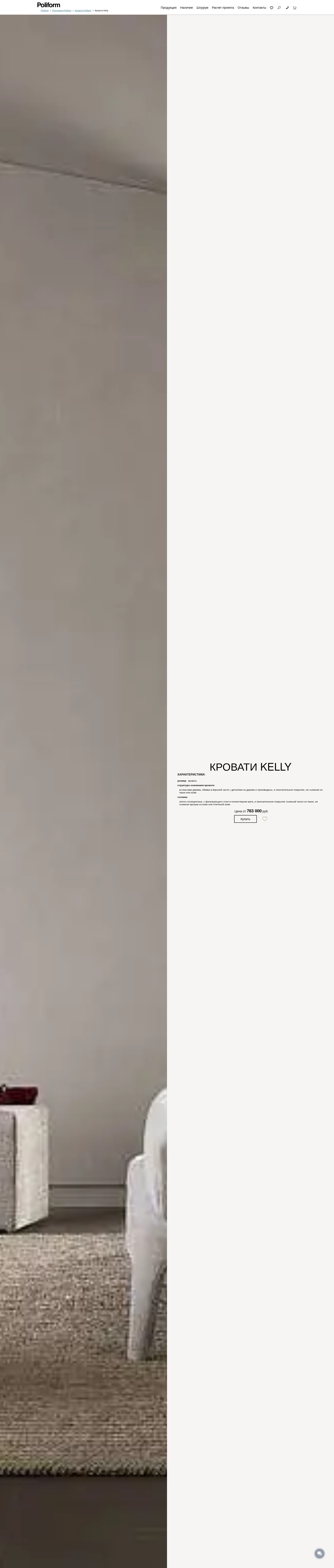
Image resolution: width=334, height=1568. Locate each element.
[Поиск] (279, 7)
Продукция (169, 7)
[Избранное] (271, 7)
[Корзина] (295, 7)
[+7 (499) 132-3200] (287, 7)
